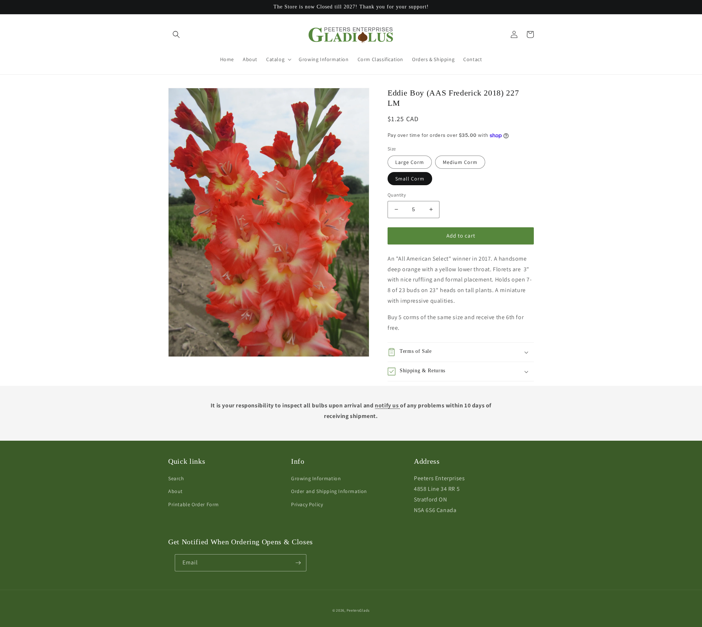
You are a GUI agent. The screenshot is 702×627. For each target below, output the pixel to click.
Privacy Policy (307, 504)
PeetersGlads (358, 610)
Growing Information (316, 478)
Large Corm (409, 162)
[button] (176, 34)
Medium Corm (460, 162)
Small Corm (409, 178)
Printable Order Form (193, 504)
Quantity (397, 195)
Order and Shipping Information (329, 491)
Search (176, 478)
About (175, 491)
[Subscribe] (298, 562)
